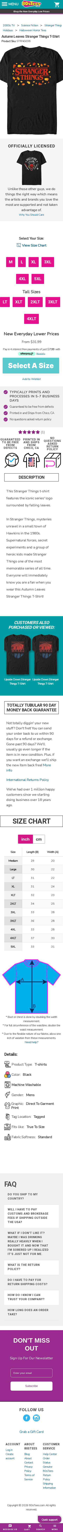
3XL (47, 262)
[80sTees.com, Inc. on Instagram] (36, 1418)
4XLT (31, 318)
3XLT (53, 301)
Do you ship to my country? (23, 1196)
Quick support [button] (50, 1520)
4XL (22, 278)
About (28, 1458)
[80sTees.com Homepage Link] (31, 6)
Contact (28, 1462)
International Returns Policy (27, 779)
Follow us (31, 1409)
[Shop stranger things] (31, 184)
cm (39, 839)
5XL (37, 278)
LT (5, 301)
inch (25, 839)
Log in (9, 1450)
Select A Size (31, 365)
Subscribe (31, 1386)
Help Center (50, 1454)
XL (33, 262)
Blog (27, 1454)
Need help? (31, 1042)
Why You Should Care (31, 215)
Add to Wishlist (31, 379)
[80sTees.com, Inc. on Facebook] (26, 1418)
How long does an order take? (28, 1312)
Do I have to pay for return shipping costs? (28, 1282)
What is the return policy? (24, 1267)
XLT (18, 301)
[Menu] (4, 5)
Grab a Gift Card (31, 1431)
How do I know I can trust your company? (26, 1297)
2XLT (35, 301)
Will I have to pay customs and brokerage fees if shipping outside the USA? (28, 1216)
